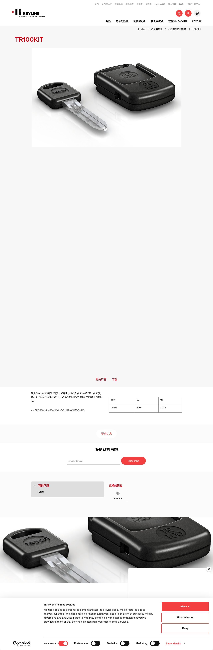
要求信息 (106, 433)
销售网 (149, 4)
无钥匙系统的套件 (177, 29)
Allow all (185, 606)
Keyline (142, 29)
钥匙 (108, 21)
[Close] (208, 569)
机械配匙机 (139, 21)
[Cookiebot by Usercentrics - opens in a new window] (21, 643)
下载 (114, 379)
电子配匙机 (122, 21)
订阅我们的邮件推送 (106, 449)
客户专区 (172, 4)
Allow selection (185, 617)
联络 (181, 4)
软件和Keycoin (177, 21)
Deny (185, 628)
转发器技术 (157, 21)
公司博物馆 (107, 4)
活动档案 (130, 4)
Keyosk (197, 21)
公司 (97, 4)
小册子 (41, 492)
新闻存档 (119, 4)
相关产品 (101, 379)
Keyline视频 (160, 4)
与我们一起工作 (193, 4)
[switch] (95, 643)
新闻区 (140, 4)
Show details (173, 643)
